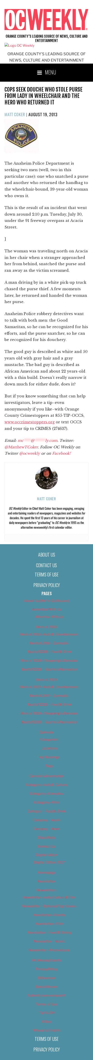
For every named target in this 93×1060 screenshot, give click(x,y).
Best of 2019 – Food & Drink (49, 705)
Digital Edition (46, 855)
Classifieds (46, 838)
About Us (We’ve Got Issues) (46, 601)
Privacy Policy (46, 585)
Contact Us (46, 565)
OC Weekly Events (46, 960)
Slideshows (46, 978)
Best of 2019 (46, 680)
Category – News (46, 829)
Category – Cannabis (46, 794)
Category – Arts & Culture (46, 785)
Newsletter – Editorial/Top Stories (49, 906)
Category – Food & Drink (46, 811)
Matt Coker (15, 114)
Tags (49, 766)
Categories (49, 739)
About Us (46, 554)
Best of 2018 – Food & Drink (49, 652)
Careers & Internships (46, 776)
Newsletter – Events (49, 915)
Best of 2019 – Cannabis (49, 696)
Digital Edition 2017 (49, 862)
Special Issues (46, 987)
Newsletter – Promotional (49, 950)
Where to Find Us (46, 1030)
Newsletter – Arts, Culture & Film (49, 897)
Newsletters (46, 890)
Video (46, 1022)
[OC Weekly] (20, 46)
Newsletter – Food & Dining (49, 933)
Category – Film (46, 802)
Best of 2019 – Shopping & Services (49, 713)
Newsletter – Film (49, 924)
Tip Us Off (47, 1013)
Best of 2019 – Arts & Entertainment (49, 687)
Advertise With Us (46, 609)
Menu (50, 72)
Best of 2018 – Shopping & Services (49, 661)
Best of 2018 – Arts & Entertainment (49, 634)
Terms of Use (46, 574)
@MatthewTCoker (21, 447)
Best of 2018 (46, 627)
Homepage (46, 873)
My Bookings (49, 757)
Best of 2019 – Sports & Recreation (49, 722)
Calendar (46, 732)
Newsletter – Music (49, 941)
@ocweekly (29, 453)
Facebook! (61, 453)
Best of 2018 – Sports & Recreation (49, 669)
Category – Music (46, 820)
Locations (49, 748)
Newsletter (46, 881)
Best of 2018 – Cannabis (49, 643)
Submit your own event (46, 995)
